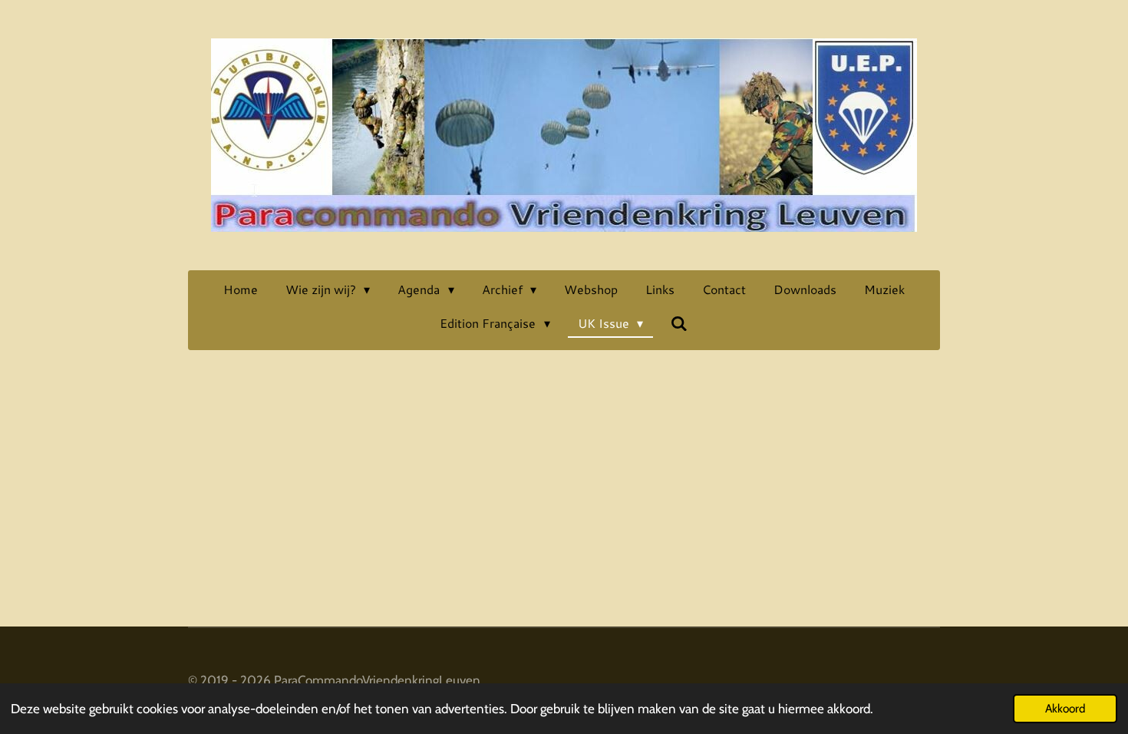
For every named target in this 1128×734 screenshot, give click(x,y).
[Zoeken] (679, 323)
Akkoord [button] (1065, 708)
